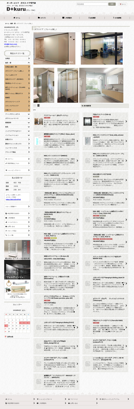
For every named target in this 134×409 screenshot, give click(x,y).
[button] (117, 18)
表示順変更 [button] (87, 106)
